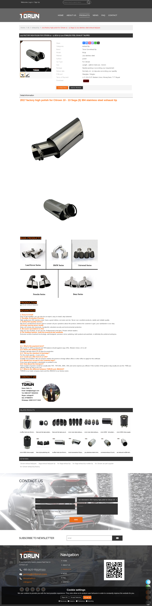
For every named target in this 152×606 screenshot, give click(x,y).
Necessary (63, 601)
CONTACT (112, 15)
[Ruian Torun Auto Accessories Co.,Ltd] (29, 15)
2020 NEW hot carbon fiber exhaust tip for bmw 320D (108, 432)
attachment (40, 515)
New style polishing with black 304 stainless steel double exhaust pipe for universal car (43, 452)
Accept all (87, 597)
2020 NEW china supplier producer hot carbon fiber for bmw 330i (124, 432)
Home (23, 28)
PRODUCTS (84, 15)
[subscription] (117, 538)
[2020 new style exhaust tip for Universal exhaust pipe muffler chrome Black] (75, 422)
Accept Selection (76, 597)
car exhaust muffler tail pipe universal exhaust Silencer (124, 452)
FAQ (103, 15)
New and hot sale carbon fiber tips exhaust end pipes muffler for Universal (43, 432)
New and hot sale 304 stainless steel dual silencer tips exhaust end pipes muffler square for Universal (59, 432)
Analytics (72, 601)
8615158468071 (29, 578)
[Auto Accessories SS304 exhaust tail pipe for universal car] (75, 442)
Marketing (90, 601)
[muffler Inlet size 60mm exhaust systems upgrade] (59, 442)
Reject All (64, 597)
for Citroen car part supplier (104, 463)
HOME (60, 15)
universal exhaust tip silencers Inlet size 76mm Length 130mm (108, 452)
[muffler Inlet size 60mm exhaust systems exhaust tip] (27, 422)
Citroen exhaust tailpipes (28, 463)
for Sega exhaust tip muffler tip (83, 463)
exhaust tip (35, 28)
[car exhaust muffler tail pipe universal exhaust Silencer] (124, 442)
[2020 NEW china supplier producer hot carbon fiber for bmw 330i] (124, 422)
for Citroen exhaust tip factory (30, 466)
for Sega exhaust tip (64, 463)
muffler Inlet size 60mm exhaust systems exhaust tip (27, 432)
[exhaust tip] (86, 81)
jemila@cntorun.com (35, 574)
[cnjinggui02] (148, 582)
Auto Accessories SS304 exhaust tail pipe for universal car (75, 452)
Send (76, 520)
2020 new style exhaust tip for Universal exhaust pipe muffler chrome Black (75, 432)
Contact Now (62, 87)
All (28, 28)
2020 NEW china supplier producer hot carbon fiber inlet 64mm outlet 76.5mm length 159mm (27, 452)
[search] (88, 2)
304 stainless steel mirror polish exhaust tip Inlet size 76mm (91, 452)
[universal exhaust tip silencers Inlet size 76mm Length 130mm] (108, 442)
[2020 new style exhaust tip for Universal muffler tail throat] (91, 422)
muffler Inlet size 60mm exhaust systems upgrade (59, 452)
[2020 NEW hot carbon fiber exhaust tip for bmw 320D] (108, 422)
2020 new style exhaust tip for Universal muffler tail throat (91, 432)
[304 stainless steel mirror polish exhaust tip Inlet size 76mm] (91, 442)
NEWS (95, 15)
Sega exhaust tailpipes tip (47, 463)
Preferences (81, 601)
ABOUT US (71, 15)
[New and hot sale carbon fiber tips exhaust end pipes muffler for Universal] (43, 422)
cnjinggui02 (27, 582)
